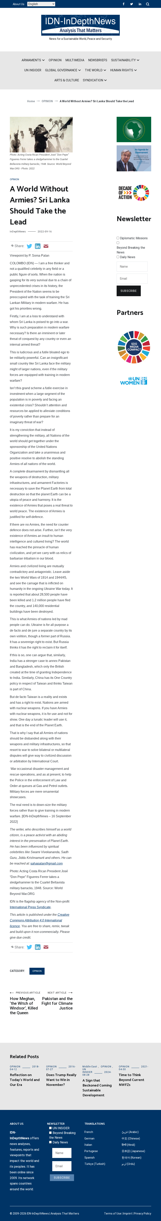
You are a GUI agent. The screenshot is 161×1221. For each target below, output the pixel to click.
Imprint (127, 1213)
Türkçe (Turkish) (94, 1163)
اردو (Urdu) (128, 1163)
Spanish (89, 1157)
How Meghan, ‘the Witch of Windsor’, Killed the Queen (25, 1003)
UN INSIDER (32, 70)
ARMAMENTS (31, 60)
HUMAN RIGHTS (121, 70)
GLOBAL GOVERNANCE (61, 70)
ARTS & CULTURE (66, 80)
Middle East (89, 1066)
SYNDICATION (93, 80)
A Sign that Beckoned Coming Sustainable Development (97, 1088)
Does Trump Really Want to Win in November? (61, 1080)
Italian (88, 1144)
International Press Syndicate (30, 907)
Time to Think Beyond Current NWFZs (131, 1080)
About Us (18, 4)
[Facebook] (123, 4)
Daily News (127, 257)
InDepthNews (18, 231)
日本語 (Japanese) (133, 1151)
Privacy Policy (142, 1213)
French (88, 1132)
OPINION (55, 60)
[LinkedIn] (140, 4)
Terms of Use (112, 1213)
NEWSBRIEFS (97, 60)
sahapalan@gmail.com (46, 863)
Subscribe (129, 290)
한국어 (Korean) (131, 1157)
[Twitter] (131, 4)
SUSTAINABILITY (123, 60)
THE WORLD (93, 70)
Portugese (91, 1151)
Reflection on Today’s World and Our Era (25, 1080)
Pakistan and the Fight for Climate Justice (57, 1000)
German (89, 1138)
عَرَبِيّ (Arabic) (130, 1132)
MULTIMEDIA (74, 60)
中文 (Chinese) (131, 1138)
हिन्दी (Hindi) (128, 1144)
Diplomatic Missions (134, 238)
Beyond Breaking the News (131, 250)
